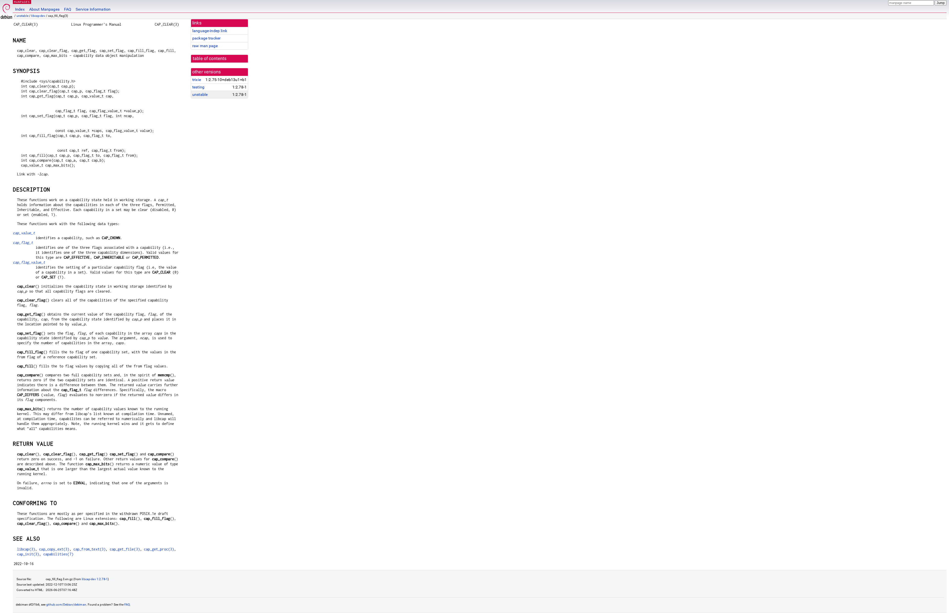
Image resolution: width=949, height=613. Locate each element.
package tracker (206, 38)
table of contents (210, 58)
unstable (22, 16)
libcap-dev (38, 16)
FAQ (67, 9)
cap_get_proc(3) (159, 549)
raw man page (205, 45)
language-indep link (209, 30)
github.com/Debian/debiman (66, 604)
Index (20, 9)
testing (198, 87)
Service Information (93, 9)
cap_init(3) (28, 554)
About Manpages (44, 9)
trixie (196, 79)
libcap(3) (26, 549)
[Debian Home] (6, 10)
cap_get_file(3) (125, 549)
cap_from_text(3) (89, 549)
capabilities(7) (58, 554)
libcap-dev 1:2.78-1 (95, 579)
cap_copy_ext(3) (54, 549)
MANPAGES (22, 1)
